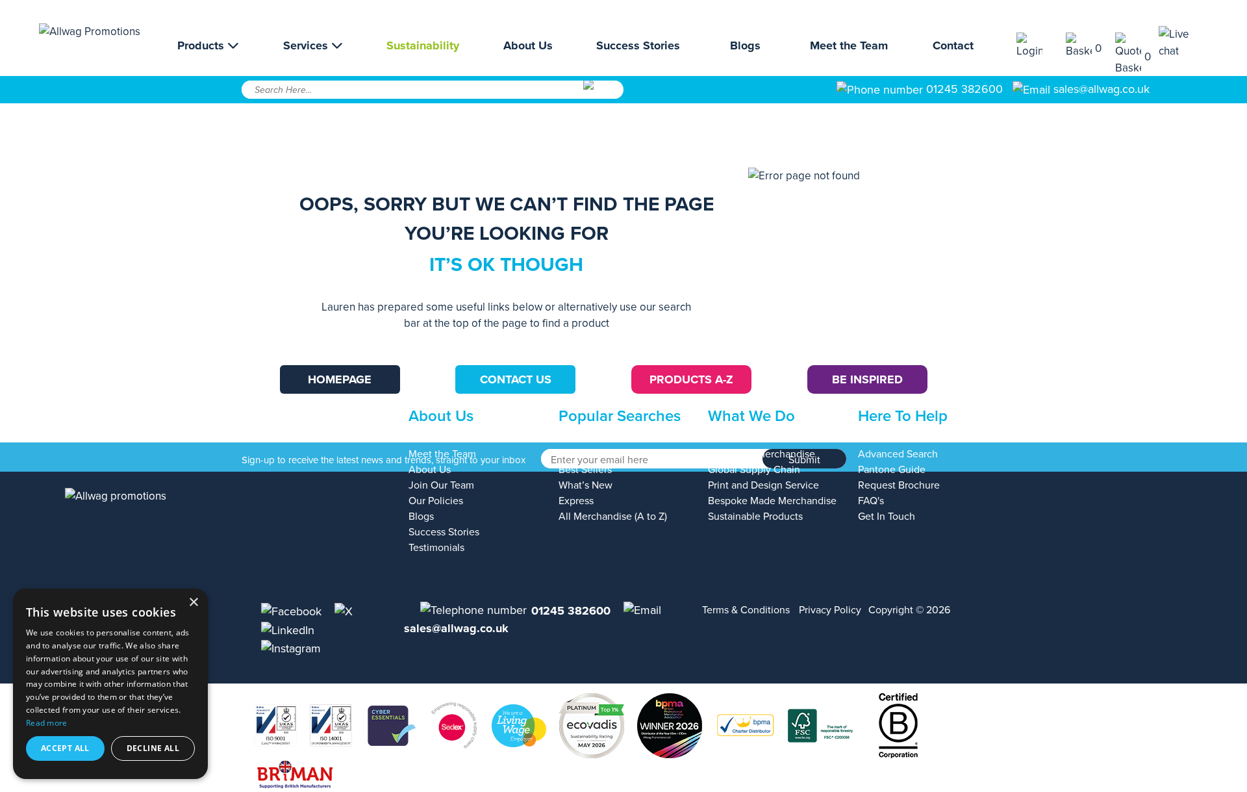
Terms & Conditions (746, 610)
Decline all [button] (153, 748)
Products (202, 45)
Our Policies (436, 500)
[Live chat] (1183, 42)
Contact (953, 45)
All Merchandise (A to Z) (613, 516)
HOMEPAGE (340, 379)
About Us (528, 45)
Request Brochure (899, 485)
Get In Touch (886, 516)
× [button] (193, 602)
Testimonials (436, 547)
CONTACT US (515, 379)
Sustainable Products (755, 516)
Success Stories (638, 45)
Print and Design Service (763, 485)
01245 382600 (963, 89)
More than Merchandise (761, 454)
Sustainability (422, 45)
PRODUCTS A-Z (691, 379)
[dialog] (110, 684)
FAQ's (871, 500)
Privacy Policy (830, 610)
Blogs (745, 45)
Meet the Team (849, 45)
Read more (47, 722)
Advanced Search (898, 454)
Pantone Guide (892, 469)
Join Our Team (441, 485)
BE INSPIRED (867, 379)
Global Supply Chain (754, 469)
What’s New (585, 485)
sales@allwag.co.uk (1101, 89)
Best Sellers (585, 469)
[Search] (602, 94)
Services (307, 45)
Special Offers (590, 454)
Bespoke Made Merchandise (772, 500)
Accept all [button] (65, 748)
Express (576, 500)
